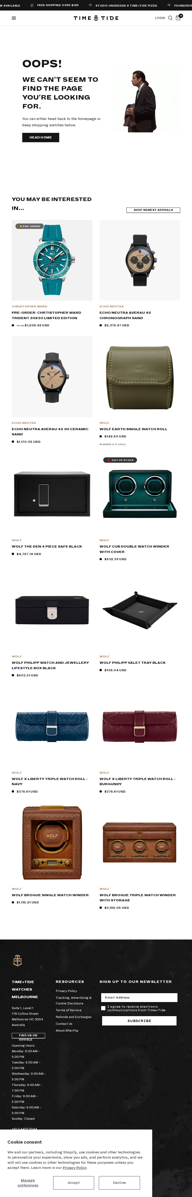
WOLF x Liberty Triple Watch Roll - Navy (50, 781)
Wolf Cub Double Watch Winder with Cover (134, 549)
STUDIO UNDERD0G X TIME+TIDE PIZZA (112, 5)
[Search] (170, 18)
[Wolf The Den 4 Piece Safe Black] (52, 494)
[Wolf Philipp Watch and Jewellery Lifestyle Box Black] (52, 610)
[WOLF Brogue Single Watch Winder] (52, 842)
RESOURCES (70, 982)
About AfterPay (67, 1030)
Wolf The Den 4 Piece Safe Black (47, 546)
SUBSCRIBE (139, 1021)
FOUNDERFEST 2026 (175, 5)
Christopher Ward (29, 306)
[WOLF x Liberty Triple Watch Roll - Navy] (52, 726)
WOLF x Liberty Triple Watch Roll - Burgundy (138, 781)
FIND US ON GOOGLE (28, 1036)
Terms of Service (68, 1010)
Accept (74, 1183)
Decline (119, 1183)
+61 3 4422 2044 (24, 1129)
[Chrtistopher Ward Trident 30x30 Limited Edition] (52, 260)
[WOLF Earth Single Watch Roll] (140, 376)
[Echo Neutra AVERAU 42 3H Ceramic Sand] (52, 376)
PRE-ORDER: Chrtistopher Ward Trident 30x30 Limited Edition (46, 315)
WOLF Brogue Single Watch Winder (50, 895)
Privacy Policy (75, 1168)
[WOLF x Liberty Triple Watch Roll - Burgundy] (140, 726)
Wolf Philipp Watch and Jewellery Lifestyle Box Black (50, 665)
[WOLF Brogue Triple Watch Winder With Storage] (140, 842)
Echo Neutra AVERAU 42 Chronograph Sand (125, 315)
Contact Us (64, 1023)
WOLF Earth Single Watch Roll (133, 429)
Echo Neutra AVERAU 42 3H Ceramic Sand (50, 431)
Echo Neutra (112, 306)
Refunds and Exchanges (74, 1017)
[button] (40, 137)
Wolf (105, 423)
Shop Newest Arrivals (153, 210)
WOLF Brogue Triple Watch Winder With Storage (138, 897)
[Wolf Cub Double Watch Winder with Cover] (140, 494)
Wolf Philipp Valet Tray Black (133, 662)
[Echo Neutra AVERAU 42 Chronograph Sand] (140, 260)
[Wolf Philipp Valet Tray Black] (140, 610)
